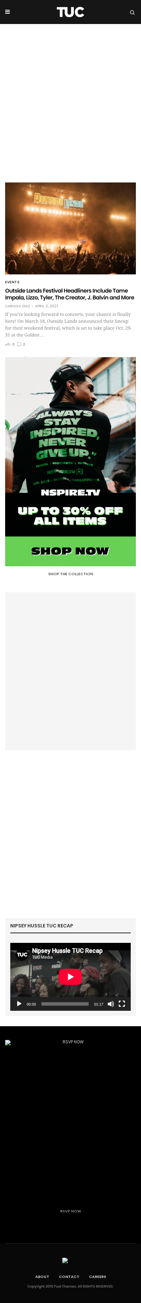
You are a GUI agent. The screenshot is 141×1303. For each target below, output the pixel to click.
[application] (70, 977)
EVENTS (12, 282)
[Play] (19, 1003)
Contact (69, 1276)
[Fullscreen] (121, 1003)
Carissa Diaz (17, 306)
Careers (97, 1276)
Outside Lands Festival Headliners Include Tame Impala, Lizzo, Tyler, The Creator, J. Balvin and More (69, 294)
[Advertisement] (70, 98)
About (42, 1276)
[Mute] (110, 1003)
